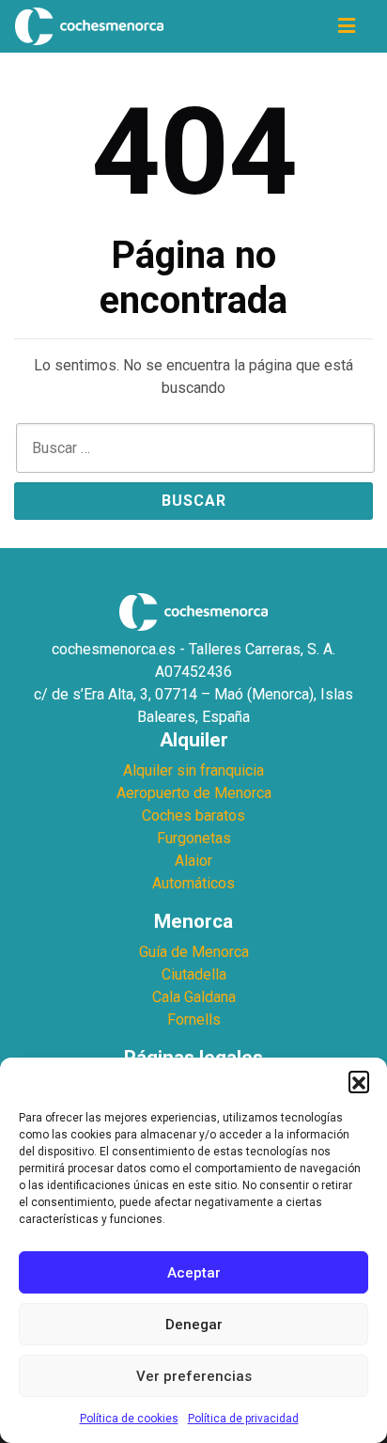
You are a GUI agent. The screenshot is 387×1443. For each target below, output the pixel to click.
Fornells (194, 1019)
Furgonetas (194, 838)
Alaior (193, 861)
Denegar (194, 1324)
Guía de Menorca (194, 952)
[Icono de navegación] (346, 26)
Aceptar (194, 1272)
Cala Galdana (194, 997)
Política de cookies (129, 1418)
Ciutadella (194, 974)
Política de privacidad (243, 1418)
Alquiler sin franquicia (193, 770)
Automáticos (193, 883)
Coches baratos (193, 815)
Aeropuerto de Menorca (193, 793)
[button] (358, 1081)
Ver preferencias (194, 1376)
